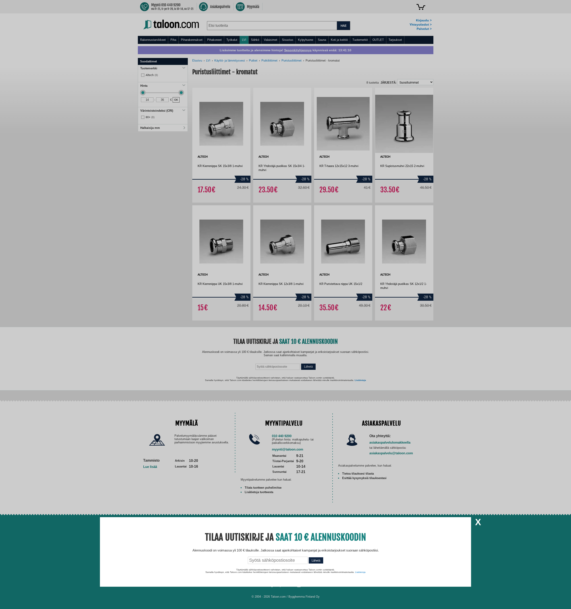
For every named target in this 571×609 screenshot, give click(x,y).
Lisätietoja (360, 572)
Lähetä (316, 560)
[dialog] (285, 304)
